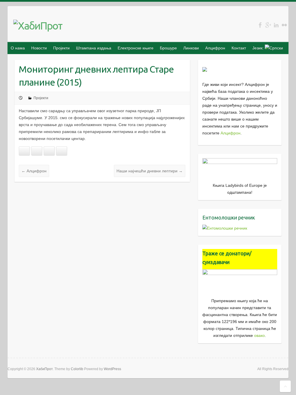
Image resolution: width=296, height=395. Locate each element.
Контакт (239, 48)
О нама (18, 48)
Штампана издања (93, 48)
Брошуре (168, 48)
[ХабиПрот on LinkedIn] (276, 25)
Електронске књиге (135, 48)
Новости (39, 48)
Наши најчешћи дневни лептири (149, 171)
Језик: (258, 48)
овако (259, 335)
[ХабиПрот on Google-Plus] (268, 25)
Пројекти (61, 48)
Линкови (191, 48)
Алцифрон (215, 48)
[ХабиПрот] (37, 26)
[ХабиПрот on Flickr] (284, 25)
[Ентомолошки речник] (224, 228)
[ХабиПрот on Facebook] (260, 25)
